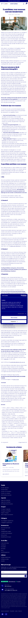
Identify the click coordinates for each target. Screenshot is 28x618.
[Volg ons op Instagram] (6, 614)
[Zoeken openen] (4, 3)
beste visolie (16, 379)
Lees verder (5, 474)
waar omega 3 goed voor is (7, 337)
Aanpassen (13, 321)
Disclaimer (20, 611)
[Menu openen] (2, 4)
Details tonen (21, 313)
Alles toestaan (14, 317)
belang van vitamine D (15, 246)
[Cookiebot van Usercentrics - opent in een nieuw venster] (21, 295)
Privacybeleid (12, 611)
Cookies (16, 611)
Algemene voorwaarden (5, 611)
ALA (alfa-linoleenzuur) (8, 324)
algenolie (6, 359)
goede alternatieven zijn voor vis (17, 362)
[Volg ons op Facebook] (2, 614)
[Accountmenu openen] (23, 3)
